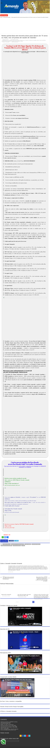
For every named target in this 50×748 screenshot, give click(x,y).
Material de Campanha (6, 594)
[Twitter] (25, 736)
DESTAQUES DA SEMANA (32, 40)
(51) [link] (33, 253)
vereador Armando (16, 545)
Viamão (23, 545)
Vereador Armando (5, 39)
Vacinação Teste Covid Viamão (6, 545)
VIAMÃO (21, 41)
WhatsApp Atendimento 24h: (5, 725)
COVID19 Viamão (28, 544)
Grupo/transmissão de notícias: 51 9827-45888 (8, 726)
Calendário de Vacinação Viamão (14, 40)
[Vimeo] (29, 736)
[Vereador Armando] (25, 6)
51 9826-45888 (13, 725)
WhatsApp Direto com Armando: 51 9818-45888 (8, 727)
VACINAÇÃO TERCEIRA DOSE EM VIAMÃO (14, 41)
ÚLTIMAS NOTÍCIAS (4, 41)
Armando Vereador (6, 544)
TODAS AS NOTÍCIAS (42, 40)
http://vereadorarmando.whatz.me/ (12, 483)
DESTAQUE (27, 40)
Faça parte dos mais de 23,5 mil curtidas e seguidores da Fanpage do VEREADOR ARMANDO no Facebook (25, 467)
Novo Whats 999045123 (36, 544)
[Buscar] (33, 602)
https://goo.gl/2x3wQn (9, 527)
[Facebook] (23, 736)
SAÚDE (38, 40)
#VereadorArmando (6, 17)
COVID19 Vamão (22, 40)
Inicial (1, 17)
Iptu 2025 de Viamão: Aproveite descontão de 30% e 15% (24, 595)
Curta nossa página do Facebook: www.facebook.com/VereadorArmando (25, 463)
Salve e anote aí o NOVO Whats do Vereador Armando (17, 480)
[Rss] (21, 736)
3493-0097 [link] (36, 253)
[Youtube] (27, 736)
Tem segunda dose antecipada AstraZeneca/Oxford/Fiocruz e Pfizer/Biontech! (8, 578)
